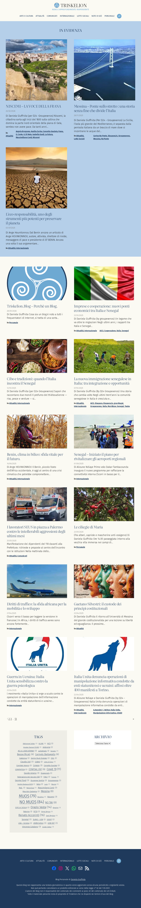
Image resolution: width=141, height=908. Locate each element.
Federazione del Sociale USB (29, 777)
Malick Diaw (31, 788)
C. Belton (106, 710)
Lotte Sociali (79, 139)
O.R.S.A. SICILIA (22, 807)
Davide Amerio (31, 773)
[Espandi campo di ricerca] (119, 16)
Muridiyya (112, 406)
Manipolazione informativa (104, 713)
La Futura (49, 134)
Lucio (47, 784)
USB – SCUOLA (25, 823)
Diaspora (99, 403)
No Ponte (105, 139)
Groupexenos (124, 136)
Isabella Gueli (38, 134)
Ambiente (48, 747)
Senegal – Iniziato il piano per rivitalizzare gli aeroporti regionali (100, 456)
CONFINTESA (21, 769)
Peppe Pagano (47, 812)
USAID (119, 713)
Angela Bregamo (23, 131)
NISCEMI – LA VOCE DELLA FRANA (33, 106)
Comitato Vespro (24, 765)
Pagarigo (57, 808)
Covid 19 (54, 769)
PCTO (36, 811)
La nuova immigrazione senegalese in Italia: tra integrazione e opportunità (102, 380)
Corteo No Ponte (100, 136)
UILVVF (50, 819)
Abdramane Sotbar (30, 744)
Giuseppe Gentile (39, 780)
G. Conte (19, 134)
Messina (97, 139)
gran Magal (118, 403)
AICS (101, 331)
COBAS (39, 762)
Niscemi (36, 137)
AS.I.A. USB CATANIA (27, 751)
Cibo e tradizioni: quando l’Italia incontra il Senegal (31, 380)
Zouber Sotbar (48, 827)
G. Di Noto (28, 134)
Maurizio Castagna (31, 791)
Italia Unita (115, 710)
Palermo (27, 811)
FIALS (47, 777)
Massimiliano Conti (24, 137)
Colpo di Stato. (50, 762)
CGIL (54, 758)
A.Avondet (97, 710)
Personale (13, 322)
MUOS (27, 796)
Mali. (22, 788)
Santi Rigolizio (52, 815)
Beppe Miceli (25, 754)
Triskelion (74, 5)
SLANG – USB (39, 819)
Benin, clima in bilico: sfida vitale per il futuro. (35, 456)
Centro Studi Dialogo (40, 758)
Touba (127, 406)
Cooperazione (110, 331)
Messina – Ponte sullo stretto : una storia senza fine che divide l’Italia (104, 108)
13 (16, 718)
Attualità (9, 136)
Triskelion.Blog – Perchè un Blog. (32, 306)
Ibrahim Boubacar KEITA (26, 784)
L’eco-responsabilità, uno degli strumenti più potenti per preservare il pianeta (33, 218)
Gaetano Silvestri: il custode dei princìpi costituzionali (97, 606)
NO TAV (50, 802)
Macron (54, 784)
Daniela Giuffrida (78, 879)
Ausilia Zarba (36, 131)
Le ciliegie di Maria (88, 527)
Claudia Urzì (26, 762)
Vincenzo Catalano (31, 827)
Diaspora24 (113, 136)
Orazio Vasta (41, 807)
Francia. (55, 777)
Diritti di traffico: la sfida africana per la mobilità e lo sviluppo (36, 606)
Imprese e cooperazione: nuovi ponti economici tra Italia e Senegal (102, 308)
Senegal (125, 331)
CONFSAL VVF (37, 769)
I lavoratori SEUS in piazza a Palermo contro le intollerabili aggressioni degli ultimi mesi (36, 531)
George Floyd (22, 780)
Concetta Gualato (50, 131)
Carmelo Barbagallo (47, 754)
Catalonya (24, 758)
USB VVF (53, 823)
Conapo (37, 765)
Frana (60, 131)
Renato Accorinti (31, 815)
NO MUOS (31, 802)
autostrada (43, 751)
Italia (119, 331)
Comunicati (22, 556)
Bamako (54, 751)
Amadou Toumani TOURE (32, 747)
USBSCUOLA (39, 823)
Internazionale (22, 248)
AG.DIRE (42, 744)
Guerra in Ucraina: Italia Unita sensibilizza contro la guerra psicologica (27, 680)
